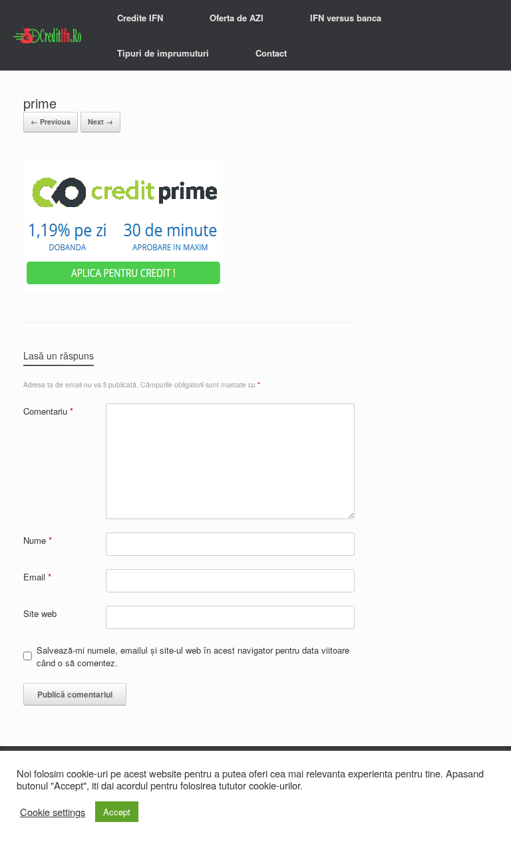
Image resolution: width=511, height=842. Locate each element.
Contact (271, 53)
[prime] (123, 288)
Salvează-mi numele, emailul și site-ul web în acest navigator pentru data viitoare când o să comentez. (193, 657)
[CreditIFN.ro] (48, 35)
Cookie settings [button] (52, 812)
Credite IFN (140, 17)
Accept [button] (116, 811)
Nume (37, 540)
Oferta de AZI (236, 17)
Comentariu (48, 411)
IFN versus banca (345, 17)
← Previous (51, 121)
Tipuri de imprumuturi (163, 53)
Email (37, 576)
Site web (40, 613)
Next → (100, 121)
